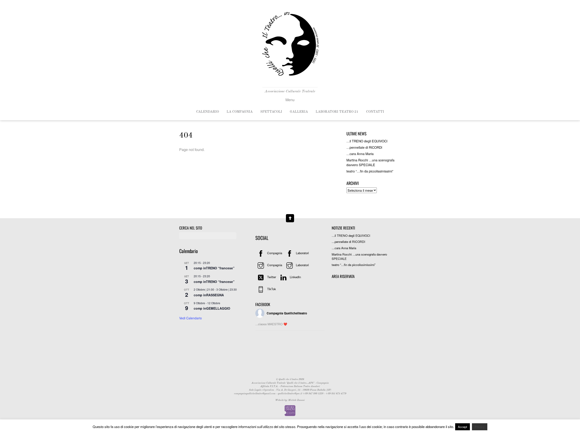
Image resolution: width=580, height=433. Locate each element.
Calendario (207, 112)
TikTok (271, 289)
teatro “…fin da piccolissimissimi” (369, 171)
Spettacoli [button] (271, 112)
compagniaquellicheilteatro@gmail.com (255, 393)
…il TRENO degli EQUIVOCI (366, 141)
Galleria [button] (299, 112)
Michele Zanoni (296, 400)
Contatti (375, 112)
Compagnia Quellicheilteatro (287, 313)
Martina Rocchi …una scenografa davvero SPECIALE (370, 162)
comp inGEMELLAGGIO (212, 308)
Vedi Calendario (190, 318)
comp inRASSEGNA (209, 295)
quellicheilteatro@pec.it (290, 393)
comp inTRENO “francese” (214, 268)
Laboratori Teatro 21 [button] (337, 112)
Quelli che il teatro (288, 379)
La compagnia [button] (240, 112)
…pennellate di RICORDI (364, 147)
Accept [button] (462, 427)
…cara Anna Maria (360, 153)
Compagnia (274, 253)
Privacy (480, 427)
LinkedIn (295, 277)
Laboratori (302, 253)
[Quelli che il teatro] (290, 78)
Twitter (271, 277)
